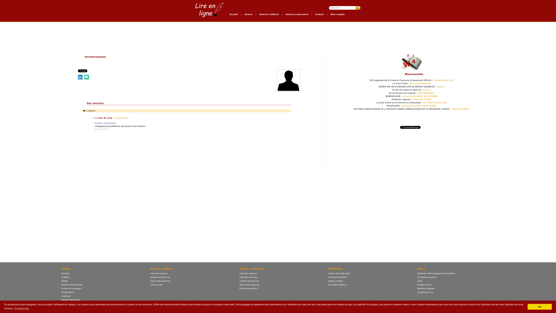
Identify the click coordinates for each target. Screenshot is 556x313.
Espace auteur (335, 281)
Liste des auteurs (159, 273)
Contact (319, 14)
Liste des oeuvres (248, 277)
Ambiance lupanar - (411, 99)
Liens (420, 281)
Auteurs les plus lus (160, 277)
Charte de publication (339, 273)
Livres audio (156, 285)
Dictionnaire (67, 292)
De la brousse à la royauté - (411, 93)
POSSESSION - (411, 106)
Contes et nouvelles (71, 288)
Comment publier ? (249, 288)
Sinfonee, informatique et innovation (436, 273)
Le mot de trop (104, 118)
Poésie (64, 281)
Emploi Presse (424, 285)
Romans (65, 273)
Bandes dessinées (70, 300)
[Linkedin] (80, 79)
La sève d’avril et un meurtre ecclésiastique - (411, 102)
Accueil (233, 14)
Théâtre (65, 277)
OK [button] (539, 307)
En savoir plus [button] (21, 308)
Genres (248, 14)
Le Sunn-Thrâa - (411, 83)
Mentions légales (426, 288)
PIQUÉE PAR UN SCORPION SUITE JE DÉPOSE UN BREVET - (412, 86)
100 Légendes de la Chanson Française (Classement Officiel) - (411, 80)
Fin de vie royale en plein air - (411, 90)
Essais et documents (71, 285)
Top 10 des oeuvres (160, 281)
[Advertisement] (278, 33)
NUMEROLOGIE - (412, 96)
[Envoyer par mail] (86, 79)
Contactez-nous (425, 292)
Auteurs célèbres (269, 14)
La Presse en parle (426, 277)
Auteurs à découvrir (297, 14)
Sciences (66, 296)
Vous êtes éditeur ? (338, 285)
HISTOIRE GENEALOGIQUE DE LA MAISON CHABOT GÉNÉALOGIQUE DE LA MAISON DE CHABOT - (412, 109)
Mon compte (338, 14)
